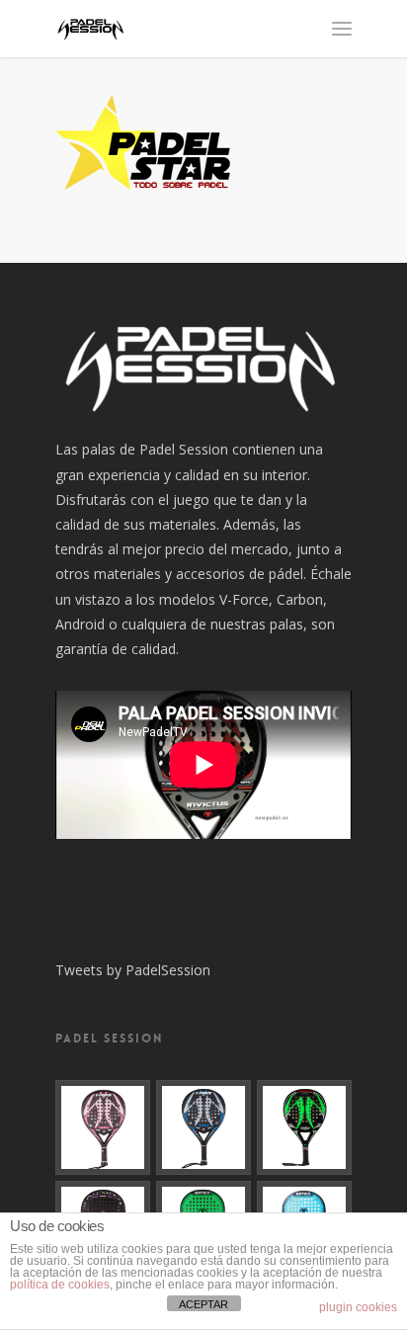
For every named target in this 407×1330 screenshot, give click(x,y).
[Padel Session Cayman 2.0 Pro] (304, 1127)
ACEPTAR (203, 1304)
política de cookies (60, 1284)
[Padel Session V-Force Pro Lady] (102, 1127)
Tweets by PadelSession (132, 969)
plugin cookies (358, 1307)
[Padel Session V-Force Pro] (203, 1127)
